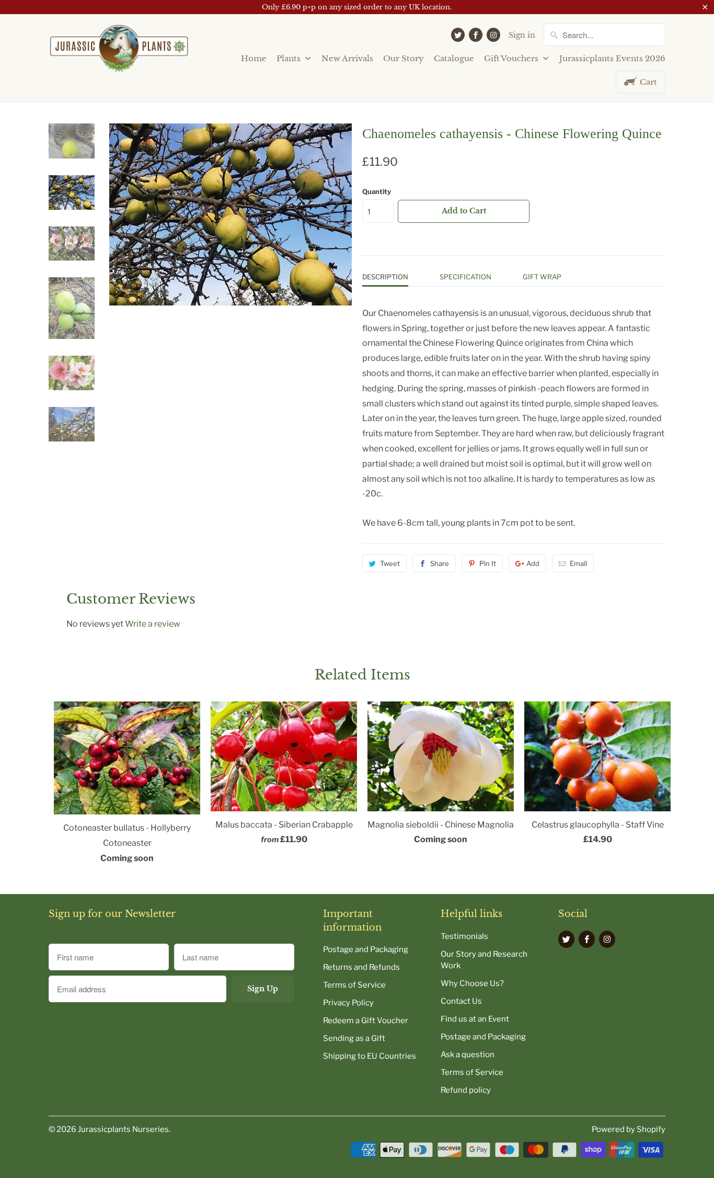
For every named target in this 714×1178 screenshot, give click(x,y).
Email (578, 563)
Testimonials (464, 936)
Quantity (376, 191)
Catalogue (454, 58)
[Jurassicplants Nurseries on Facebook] (475, 35)
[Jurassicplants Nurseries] (119, 53)
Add (532, 563)
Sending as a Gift (354, 1038)
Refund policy (466, 1090)
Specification (465, 277)
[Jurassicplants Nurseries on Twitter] (458, 35)
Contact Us (461, 1001)
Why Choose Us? (472, 983)
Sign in (522, 35)
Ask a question (467, 1054)
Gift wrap (542, 277)
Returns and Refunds (361, 967)
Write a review (152, 624)
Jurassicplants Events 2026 (612, 58)
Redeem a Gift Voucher (365, 1020)
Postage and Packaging (365, 949)
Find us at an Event (475, 1019)
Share (439, 563)
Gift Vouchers (512, 58)
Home (254, 58)
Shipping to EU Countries (369, 1056)
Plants (290, 58)
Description (385, 277)
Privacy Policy (348, 1002)
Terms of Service (354, 985)
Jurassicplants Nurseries (123, 1129)
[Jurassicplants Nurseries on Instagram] (493, 35)
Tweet (390, 563)
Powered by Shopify (628, 1129)
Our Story (403, 58)
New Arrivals (347, 58)
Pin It (487, 563)
